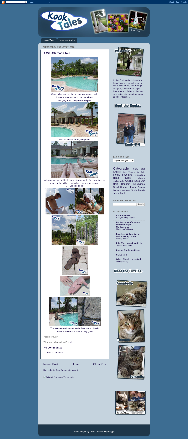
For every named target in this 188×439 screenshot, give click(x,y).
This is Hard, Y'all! (124, 246)
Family (116, 174)
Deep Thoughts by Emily (134, 172)
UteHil (92, 431)
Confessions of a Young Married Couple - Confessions (128, 224)
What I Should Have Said (128, 259)
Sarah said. (121, 255)
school (121, 193)
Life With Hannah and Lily (129, 243)
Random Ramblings (133, 184)
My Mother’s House (124, 229)
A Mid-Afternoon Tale (56, 53)
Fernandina (139, 175)
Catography (121, 168)
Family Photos (122, 239)
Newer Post (50, 364)
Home (75, 364)
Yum (115, 193)
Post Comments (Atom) (67, 370)
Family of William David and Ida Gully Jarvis (128, 235)
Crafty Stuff (139, 169)
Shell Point (125, 190)
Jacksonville (118, 181)
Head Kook (122, 177)
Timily (70, 342)
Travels (141, 190)
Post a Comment (55, 352)
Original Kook (132, 181)
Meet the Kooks (67, 40)
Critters (117, 171)
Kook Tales (49, 40)
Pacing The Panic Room (128, 250)
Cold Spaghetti (123, 215)
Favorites (127, 174)
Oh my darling (122, 261)
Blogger (111, 431)
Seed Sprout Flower (124, 187)
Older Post (99, 364)
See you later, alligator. (126, 218)
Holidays (141, 178)
